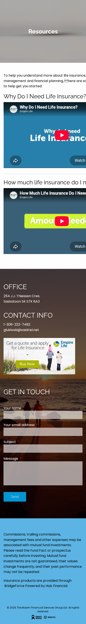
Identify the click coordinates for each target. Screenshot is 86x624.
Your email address (36, 424)
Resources (11, 63)
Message (28, 458)
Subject (26, 441)
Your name (29, 408)
